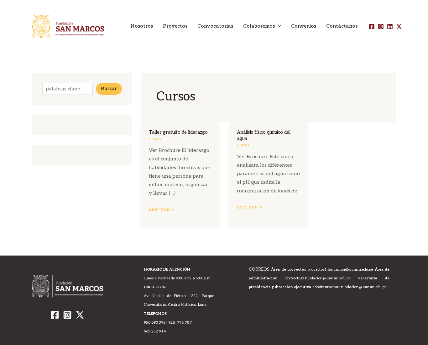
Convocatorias (215, 26)
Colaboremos (259, 26)
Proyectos (175, 26)
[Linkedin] (390, 27)
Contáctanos (342, 26)
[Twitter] (399, 27)
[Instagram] (381, 27)
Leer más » (161, 209)
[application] (278, 26)
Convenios (303, 26)
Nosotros (141, 26)
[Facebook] (372, 27)
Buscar (109, 89)
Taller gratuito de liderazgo (178, 132)
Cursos (155, 139)
